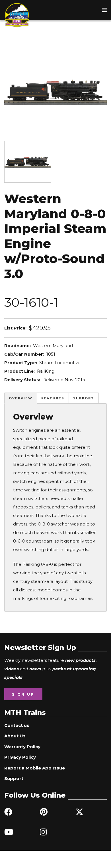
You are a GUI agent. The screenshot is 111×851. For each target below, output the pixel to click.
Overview (20, 398)
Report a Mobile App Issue (34, 768)
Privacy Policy (20, 757)
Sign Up (23, 694)
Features (52, 398)
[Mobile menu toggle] (104, 10)
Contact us (16, 725)
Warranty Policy (22, 746)
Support (83, 398)
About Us (15, 736)
